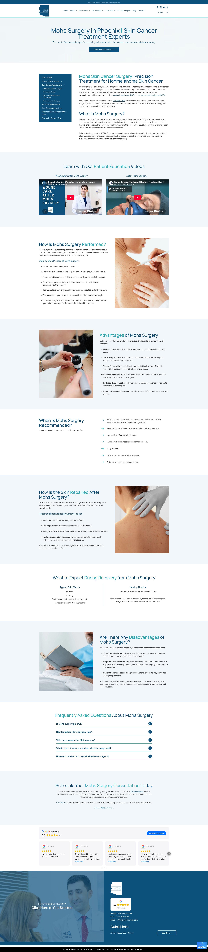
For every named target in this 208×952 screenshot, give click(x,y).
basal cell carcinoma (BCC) (124, 95)
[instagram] (160, 7)
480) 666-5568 (125, 913)
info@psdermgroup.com (127, 920)
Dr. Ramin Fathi (119, 100)
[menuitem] (66, 10)
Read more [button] (79, 861)
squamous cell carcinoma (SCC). (151, 95)
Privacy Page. (138, 949)
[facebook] (157, 7)
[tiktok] (167, 7)
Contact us (61, 802)
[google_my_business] (164, 7)
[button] (39, 853)
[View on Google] (44, 846)
